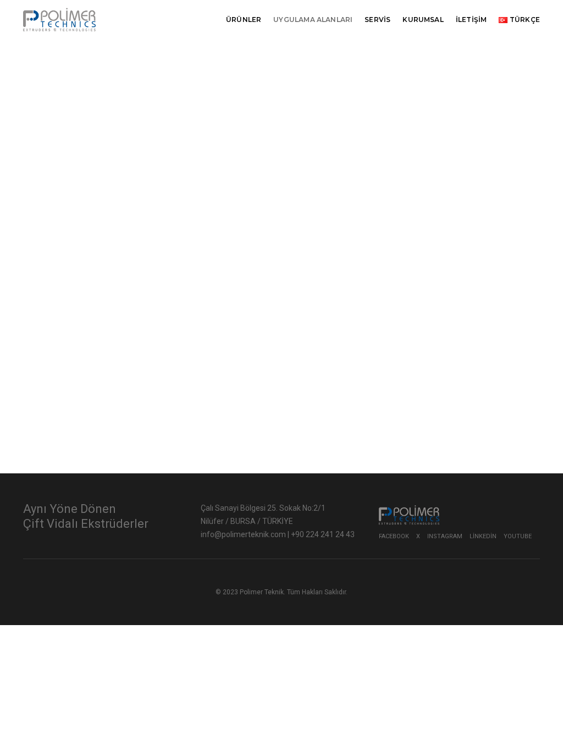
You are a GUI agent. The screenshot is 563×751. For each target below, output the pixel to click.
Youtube (518, 536)
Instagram (444, 536)
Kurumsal (422, 19)
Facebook (394, 536)
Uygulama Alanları (312, 19)
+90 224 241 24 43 (323, 534)
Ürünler (243, 19)
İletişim (471, 19)
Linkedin (483, 536)
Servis (377, 19)
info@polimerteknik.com (244, 534)
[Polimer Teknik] (59, 19)
